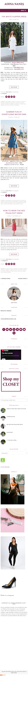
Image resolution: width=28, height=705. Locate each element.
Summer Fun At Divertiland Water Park (14, 113)
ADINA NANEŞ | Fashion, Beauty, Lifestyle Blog (13, 671)
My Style (7, 105)
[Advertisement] (14, 634)
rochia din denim (8, 203)
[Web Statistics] (2, 675)
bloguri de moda (20, 102)
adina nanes (8, 101)
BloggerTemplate (14, 672)
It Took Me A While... (12, 440)
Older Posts (22, 278)
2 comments (4, 260)
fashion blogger (20, 202)
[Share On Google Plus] (11, 97)
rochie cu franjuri (14, 105)
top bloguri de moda (18, 203)
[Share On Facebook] (9, 97)
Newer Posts (6, 278)
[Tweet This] (6, 97)
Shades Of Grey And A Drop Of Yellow (16, 408)
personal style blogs (11, 271)
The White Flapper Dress (14, 16)
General (3, 105)
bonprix (21, 201)
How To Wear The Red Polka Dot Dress (14, 211)
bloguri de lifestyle (10, 102)
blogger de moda (15, 101)
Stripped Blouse (11, 416)
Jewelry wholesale (5, 467)
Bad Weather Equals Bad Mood (15, 424)
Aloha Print (10, 432)
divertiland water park (9, 202)
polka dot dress (22, 271)
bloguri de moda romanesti (11, 201)
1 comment (4, 93)
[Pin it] (14, 97)
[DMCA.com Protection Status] (3, 462)
